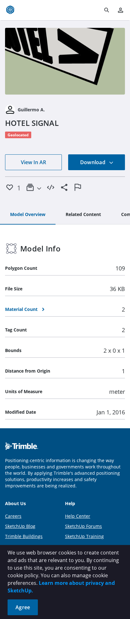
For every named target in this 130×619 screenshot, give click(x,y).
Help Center (77, 516)
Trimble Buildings (24, 536)
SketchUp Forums (83, 526)
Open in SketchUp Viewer (65, 61)
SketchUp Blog (20, 526)
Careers (13, 516)
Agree (22, 607)
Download (93, 162)
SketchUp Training (84, 536)
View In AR (33, 162)
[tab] (28, 215)
